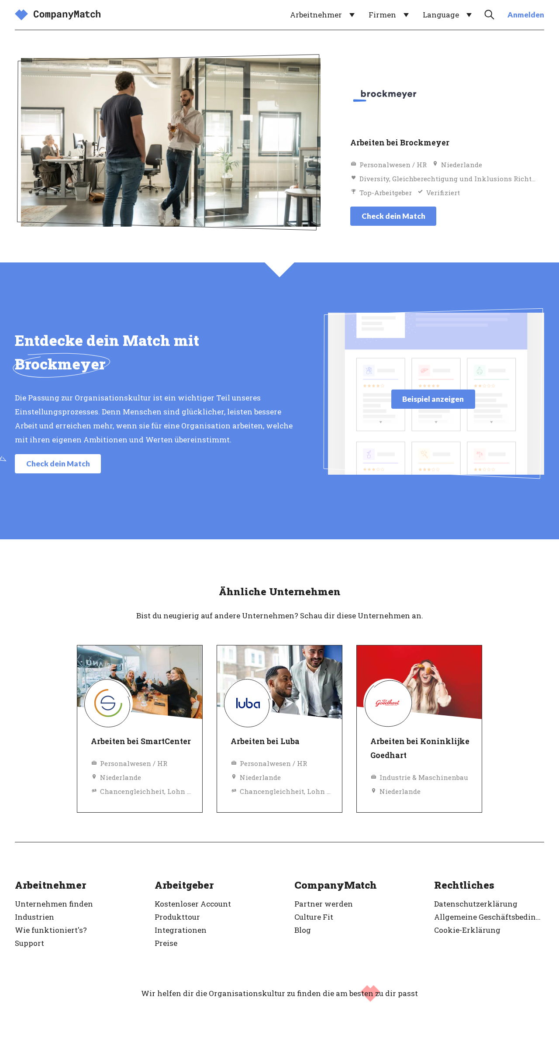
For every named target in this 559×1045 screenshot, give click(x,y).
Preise (166, 943)
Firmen (382, 15)
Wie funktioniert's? (51, 930)
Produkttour (177, 917)
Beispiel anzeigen (433, 399)
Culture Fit (313, 917)
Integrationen (181, 930)
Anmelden (525, 14)
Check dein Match (393, 216)
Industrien (34, 917)
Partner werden (323, 904)
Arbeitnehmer (316, 15)
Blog (302, 930)
